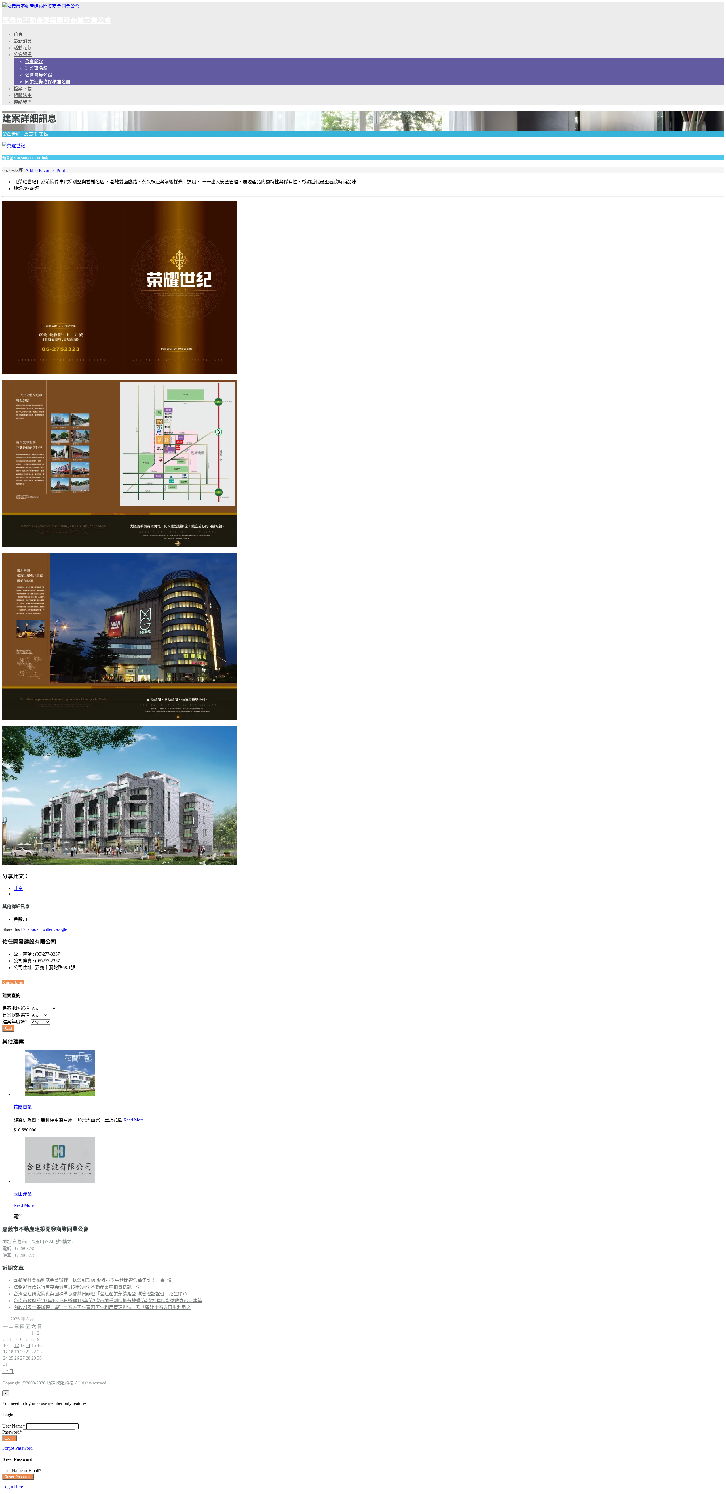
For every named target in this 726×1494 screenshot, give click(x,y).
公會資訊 (23, 54)
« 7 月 (8, 1371)
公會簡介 (34, 61)
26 (16, 1358)
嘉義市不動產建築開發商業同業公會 (56, 20)
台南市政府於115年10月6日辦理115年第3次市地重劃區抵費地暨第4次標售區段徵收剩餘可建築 (108, 1300)
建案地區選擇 (15, 1008)
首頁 (18, 34)
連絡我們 (23, 102)
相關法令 (23, 95)
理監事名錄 (36, 68)
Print (60, 170)
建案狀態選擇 (15, 1015)
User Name (13, 1426)
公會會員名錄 (38, 75)
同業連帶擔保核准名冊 (47, 81)
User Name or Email (21, 1470)
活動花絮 (23, 47)
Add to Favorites (39, 170)
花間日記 (23, 1107)
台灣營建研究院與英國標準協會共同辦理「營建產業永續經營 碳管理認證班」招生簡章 (100, 1293)
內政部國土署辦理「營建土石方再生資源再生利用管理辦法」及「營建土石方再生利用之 (102, 1307)
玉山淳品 (23, 1194)
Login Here (12, 1486)
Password (12, 1432)
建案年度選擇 (15, 1021)
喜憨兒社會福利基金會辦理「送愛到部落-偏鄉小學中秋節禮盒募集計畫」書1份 (93, 1280)
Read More (134, 1120)
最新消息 (23, 41)
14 (28, 1345)
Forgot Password (17, 1448)
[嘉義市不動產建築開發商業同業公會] (40, 6)
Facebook (30, 929)
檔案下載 (23, 88)
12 (16, 1345)
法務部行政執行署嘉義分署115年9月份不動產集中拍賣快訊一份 (77, 1287)
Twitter (46, 929)
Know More (13, 982)
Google (60, 929)
